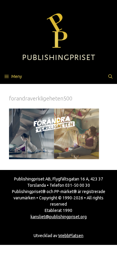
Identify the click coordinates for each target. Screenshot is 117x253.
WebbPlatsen (70, 235)
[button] (110, 76)
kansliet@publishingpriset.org (59, 216)
